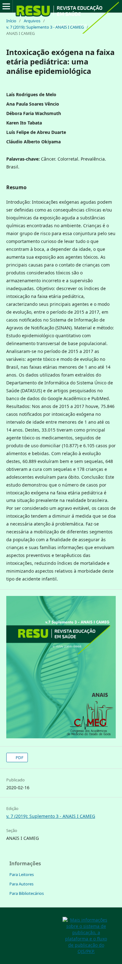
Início (11, 21)
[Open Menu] (6, 6)
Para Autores (21, 884)
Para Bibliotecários (26, 893)
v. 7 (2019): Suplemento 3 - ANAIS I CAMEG (45, 27)
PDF (19, 757)
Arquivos (32, 21)
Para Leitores (21, 874)
